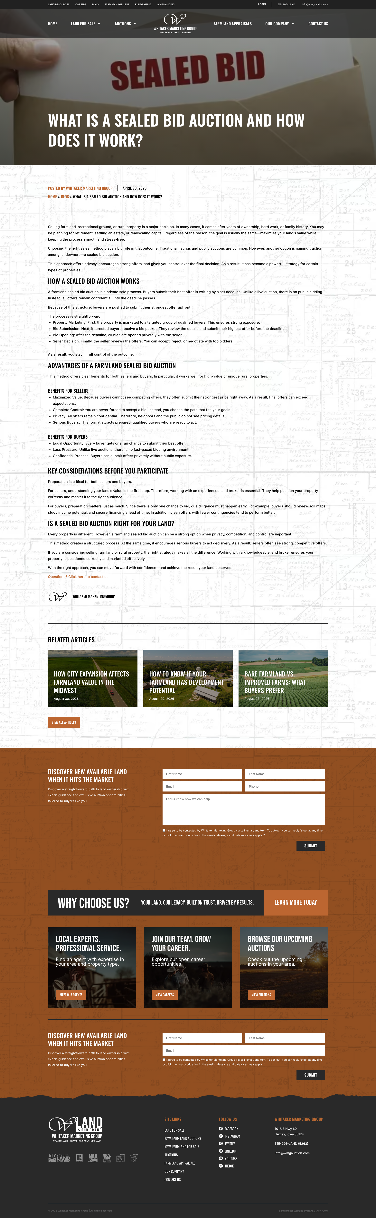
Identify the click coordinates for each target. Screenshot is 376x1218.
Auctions (123, 23)
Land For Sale (83, 23)
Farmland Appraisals (233, 23)
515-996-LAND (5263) (291, 1144)
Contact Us (318, 23)
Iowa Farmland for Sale (181, 1146)
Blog (65, 196)
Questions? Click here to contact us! (78, 577)
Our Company (277, 23)
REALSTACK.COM (317, 1210)
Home (52, 23)
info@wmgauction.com (292, 1153)
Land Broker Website (291, 1210)
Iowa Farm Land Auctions (182, 1138)
